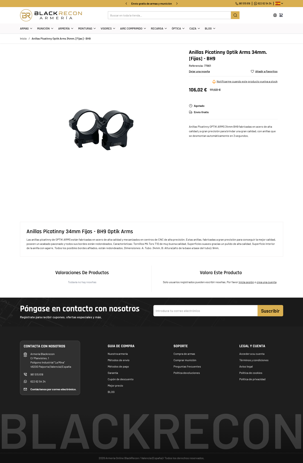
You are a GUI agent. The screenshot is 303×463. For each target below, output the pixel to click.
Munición (43, 28)
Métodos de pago (118, 366)
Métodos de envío (118, 360)
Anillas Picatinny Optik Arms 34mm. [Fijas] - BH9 (61, 38)
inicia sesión (246, 282)
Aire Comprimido (131, 28)
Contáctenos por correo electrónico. (53, 389)
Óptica (176, 28)
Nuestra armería (118, 353)
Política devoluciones (187, 372)
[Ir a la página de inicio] (51, 15)
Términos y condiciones (254, 360)
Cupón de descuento (121, 379)
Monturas (85, 28)
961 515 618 (244, 3)
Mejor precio (115, 385)
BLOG (111, 391)
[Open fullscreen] (101, 130)
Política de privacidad (252, 379)
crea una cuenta (266, 282)
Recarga (157, 28)
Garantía (113, 372)
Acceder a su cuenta (251, 353)
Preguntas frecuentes (187, 366)
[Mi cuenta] (275, 15)
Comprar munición (185, 360)
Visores (106, 28)
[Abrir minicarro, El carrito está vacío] (281, 15)
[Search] (235, 15)
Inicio (23, 38)
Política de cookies (250, 372)
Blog (208, 28)
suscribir (270, 310)
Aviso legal (246, 366)
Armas (24, 28)
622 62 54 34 (265, 3)
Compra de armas (184, 353)
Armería (64, 28)
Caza (192, 28)
